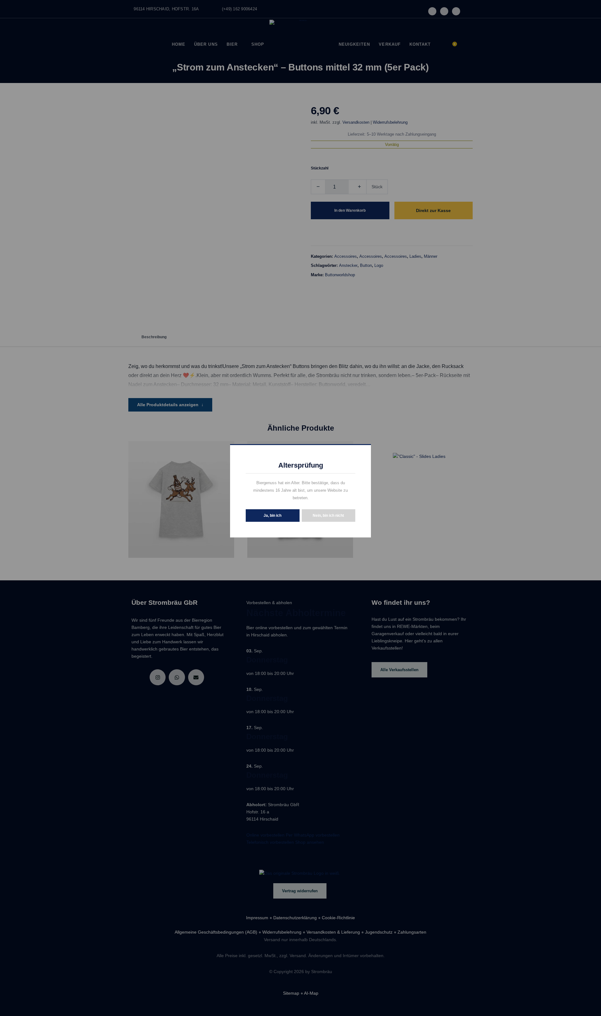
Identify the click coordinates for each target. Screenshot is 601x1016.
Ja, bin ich (272, 515)
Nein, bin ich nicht (328, 515)
